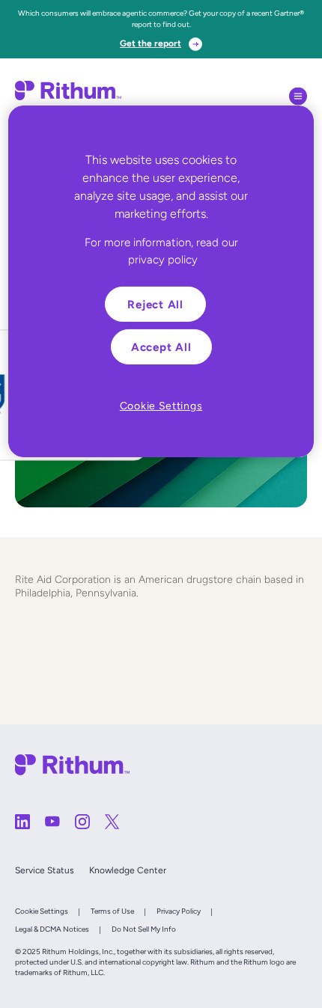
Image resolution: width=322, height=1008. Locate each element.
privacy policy (163, 258)
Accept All (161, 346)
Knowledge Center (127, 870)
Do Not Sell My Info (144, 929)
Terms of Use (112, 911)
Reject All (155, 304)
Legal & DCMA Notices (52, 929)
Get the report (150, 43)
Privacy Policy (179, 911)
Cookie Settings (41, 911)
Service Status (44, 870)
